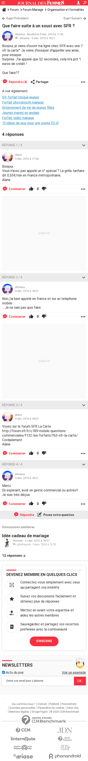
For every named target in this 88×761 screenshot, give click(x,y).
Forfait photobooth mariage (23, 102)
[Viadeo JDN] (65, 747)
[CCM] (23, 730)
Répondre (26, 515)
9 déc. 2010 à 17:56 (26, 158)
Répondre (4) (17, 82)
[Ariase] (23, 756)
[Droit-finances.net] (65, 739)
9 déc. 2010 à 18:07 (26, 418)
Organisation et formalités (65, 9)
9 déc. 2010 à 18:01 (26, 291)
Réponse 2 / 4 (12, 277)
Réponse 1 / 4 (12, 145)
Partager (42, 82)
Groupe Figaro (40, 711)
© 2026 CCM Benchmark (64, 711)
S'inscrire (44, 641)
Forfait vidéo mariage (18, 118)
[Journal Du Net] (65, 730)
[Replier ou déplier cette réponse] (83, 145)
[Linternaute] (23, 739)
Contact (42, 704)
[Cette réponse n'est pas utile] (44, 189)
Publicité (54, 704)
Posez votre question (58, 515)
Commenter (17, 189)
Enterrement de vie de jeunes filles (28, 108)
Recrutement (69, 704)
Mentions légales (19, 711)
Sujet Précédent (17, 18)
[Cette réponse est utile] (31, 189)
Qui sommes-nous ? (23, 704)
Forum (14, 9)
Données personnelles (22, 707)
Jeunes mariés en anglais (20, 113)
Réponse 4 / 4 (12, 464)
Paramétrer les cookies (51, 707)
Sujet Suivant (72, 18)
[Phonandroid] (65, 756)
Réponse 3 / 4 (12, 405)
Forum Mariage (33, 9)
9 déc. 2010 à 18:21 (43, 38)
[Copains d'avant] (23, 747)
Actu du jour (14, 672)
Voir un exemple (74, 672)
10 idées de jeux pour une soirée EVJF (30, 123)
